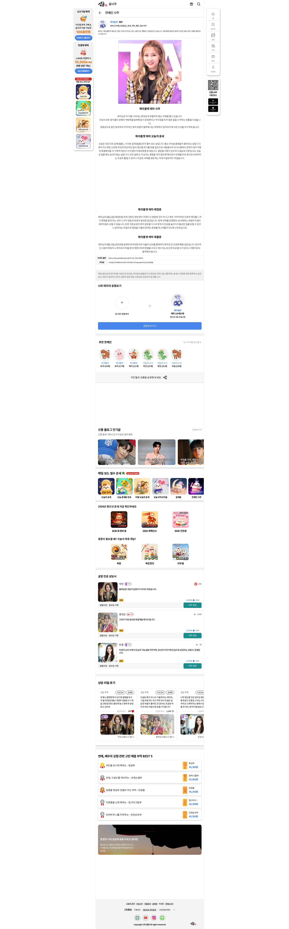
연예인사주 (169, 904)
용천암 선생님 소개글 (164, 737)
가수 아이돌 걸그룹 (191, 342)
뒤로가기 (100, 12)
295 (200, 584)
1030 (199, 614)
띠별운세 (147, 904)
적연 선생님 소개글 (125, 737)
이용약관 (137, 910)
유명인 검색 (198, 4)
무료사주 (139, 904)
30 (200, 645)
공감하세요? (124, 711)
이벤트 (191, 4)
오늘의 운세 (130, 904)
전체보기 (196, 429)
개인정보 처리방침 (149, 910)
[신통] (101, 4)
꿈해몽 (154, 904)
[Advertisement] (150, 183)
